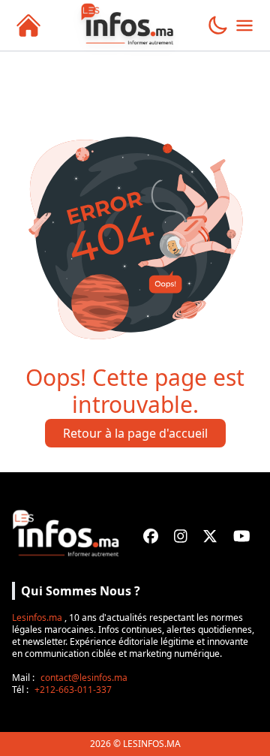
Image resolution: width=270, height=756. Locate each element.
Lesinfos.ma (37, 617)
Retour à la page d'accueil (135, 433)
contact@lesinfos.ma (84, 677)
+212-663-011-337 (73, 689)
